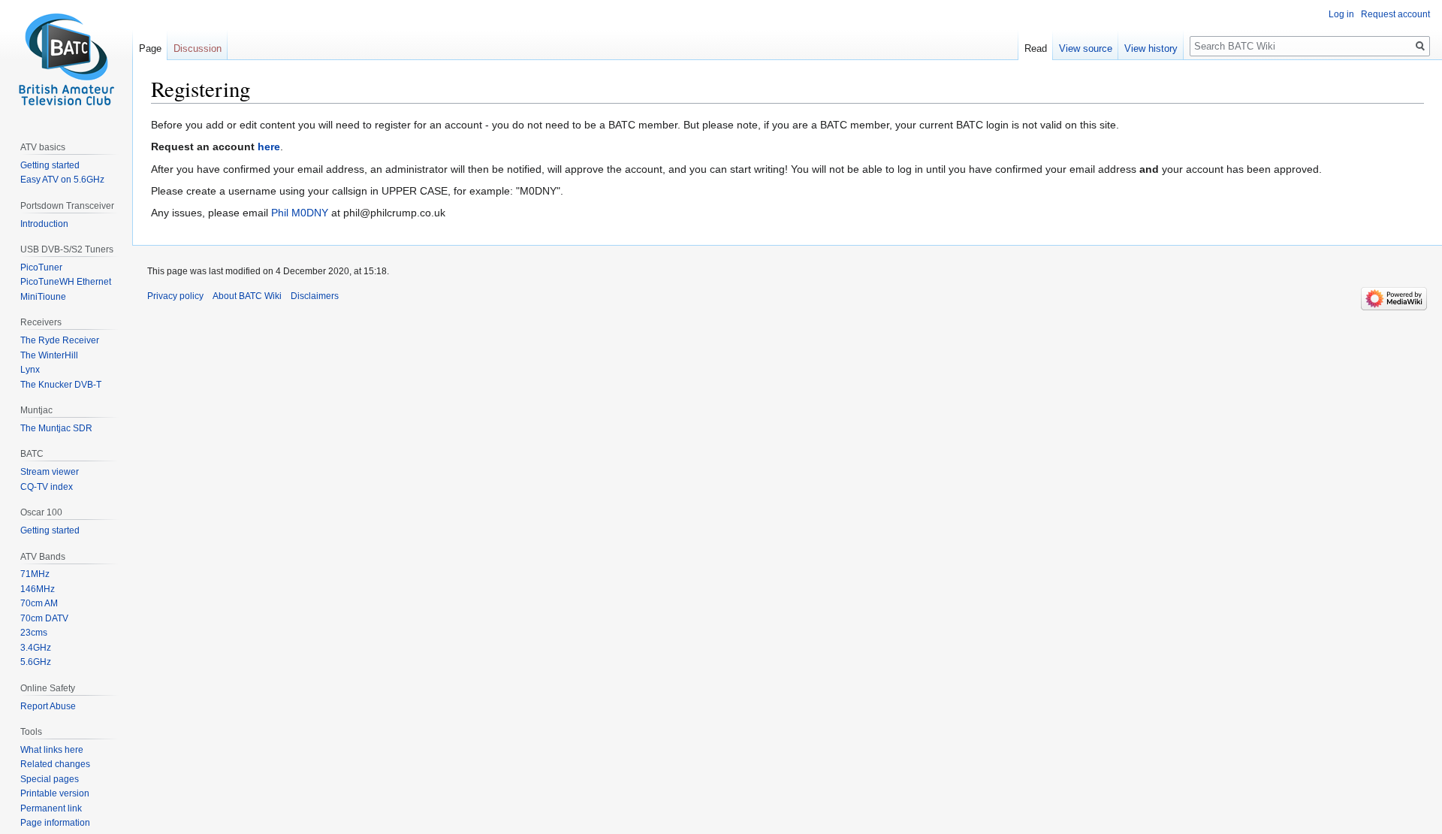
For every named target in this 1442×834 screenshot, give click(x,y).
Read (1035, 48)
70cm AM (39, 603)
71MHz (35, 574)
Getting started (50, 165)
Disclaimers (315, 296)
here (269, 147)
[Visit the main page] (66, 60)
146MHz (37, 589)
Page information (55, 822)
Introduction (44, 224)
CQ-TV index (46, 487)
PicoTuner (41, 267)
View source (1085, 48)
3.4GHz (35, 647)
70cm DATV (44, 618)
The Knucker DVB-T (60, 384)
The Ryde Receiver (59, 340)
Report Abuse (48, 706)
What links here (51, 750)
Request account (1395, 14)
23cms (33, 632)
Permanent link (51, 808)
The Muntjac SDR (56, 428)
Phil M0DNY (299, 213)
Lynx (30, 369)
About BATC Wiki (247, 296)
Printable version (54, 793)
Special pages (49, 779)
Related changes (55, 764)
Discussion (197, 48)
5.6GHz (35, 662)
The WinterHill (49, 355)
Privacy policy (175, 296)
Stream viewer (49, 472)
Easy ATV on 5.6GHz (62, 179)
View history (1151, 48)
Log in (1341, 14)
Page (150, 48)
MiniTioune (43, 297)
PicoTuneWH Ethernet (65, 281)
